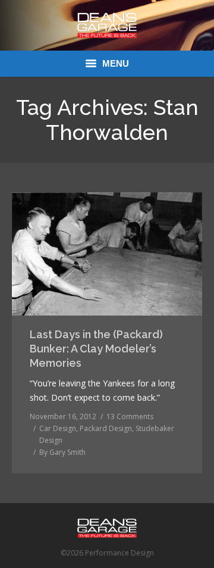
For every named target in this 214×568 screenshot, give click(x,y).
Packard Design (106, 428)
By (62, 452)
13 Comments (129, 416)
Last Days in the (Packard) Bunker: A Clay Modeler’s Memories (96, 348)
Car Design (57, 428)
